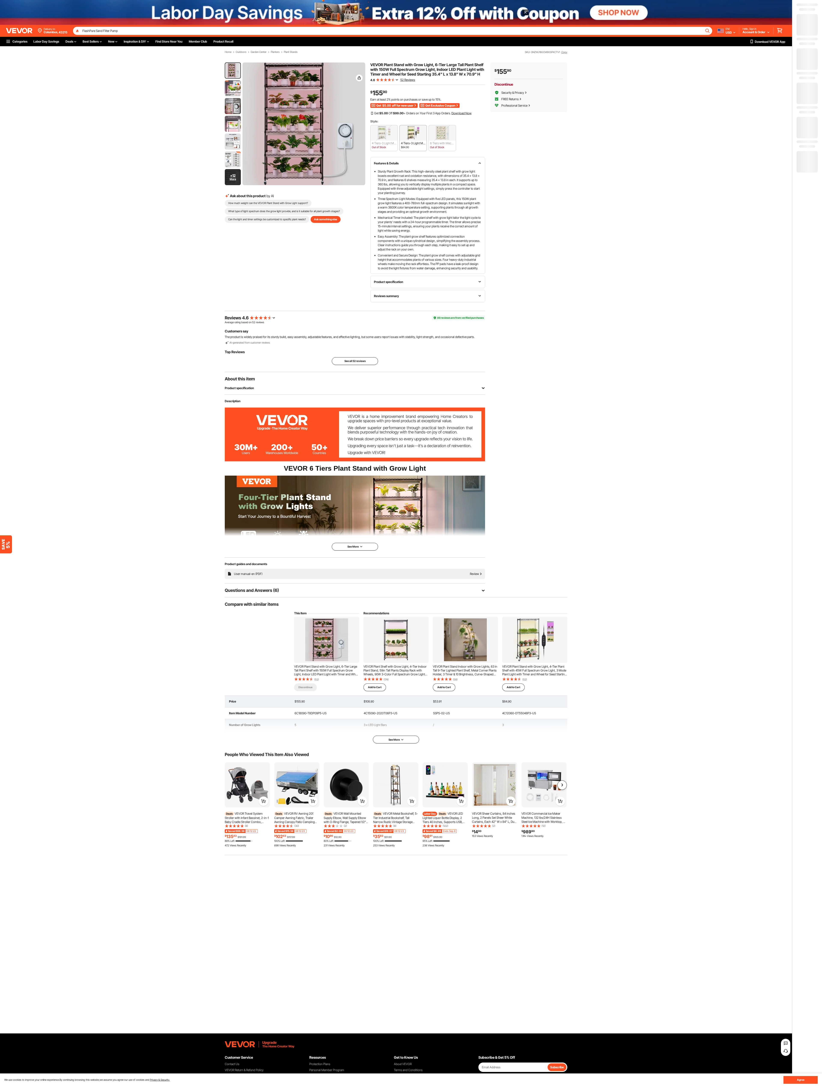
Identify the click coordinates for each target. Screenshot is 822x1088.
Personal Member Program (326, 1070)
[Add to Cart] (263, 801)
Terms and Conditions (408, 1070)
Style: (374, 121)
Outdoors (241, 52)
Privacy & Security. (160, 1079)
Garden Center (259, 52)
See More (394, 739)
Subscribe (557, 1067)
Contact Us (232, 1064)
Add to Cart (374, 687)
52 (253, 322)
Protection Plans (319, 1064)
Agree (800, 1079)
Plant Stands (291, 52)
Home (228, 52)
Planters (275, 52)
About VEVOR (403, 1064)
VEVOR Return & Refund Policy (244, 1070)
